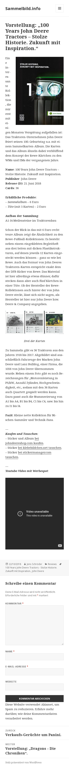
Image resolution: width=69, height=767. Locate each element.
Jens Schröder (34, 564)
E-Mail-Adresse (16, 666)
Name (10, 651)
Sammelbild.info (22, 8)
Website (10, 681)
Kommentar (14, 603)
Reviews (52, 564)
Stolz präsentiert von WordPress (23, 762)
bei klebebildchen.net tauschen (39, 448)
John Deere (38, 571)
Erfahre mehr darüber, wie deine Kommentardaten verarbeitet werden (31, 713)
